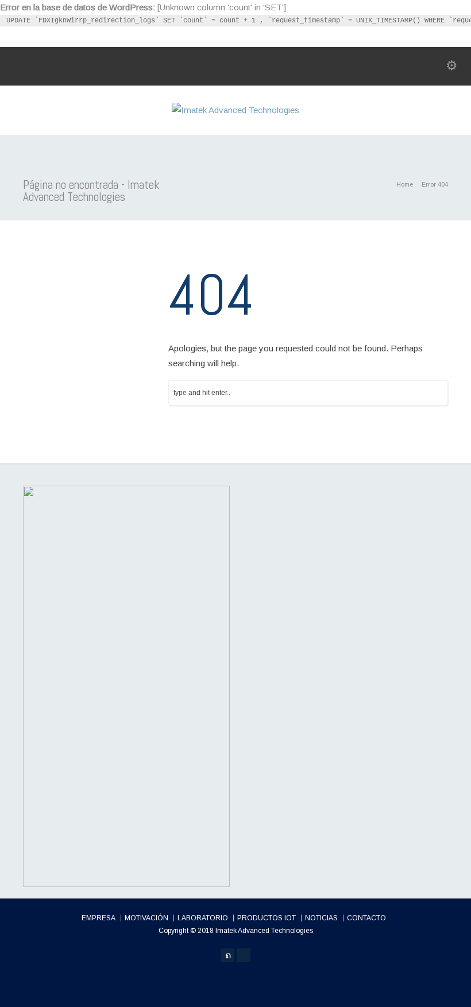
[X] (227, 955)
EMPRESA (98, 918)
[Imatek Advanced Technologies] (235, 110)
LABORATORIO (202, 918)
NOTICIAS (321, 918)
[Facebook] (243, 955)
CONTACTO (366, 918)
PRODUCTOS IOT (266, 918)
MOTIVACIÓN (146, 918)
